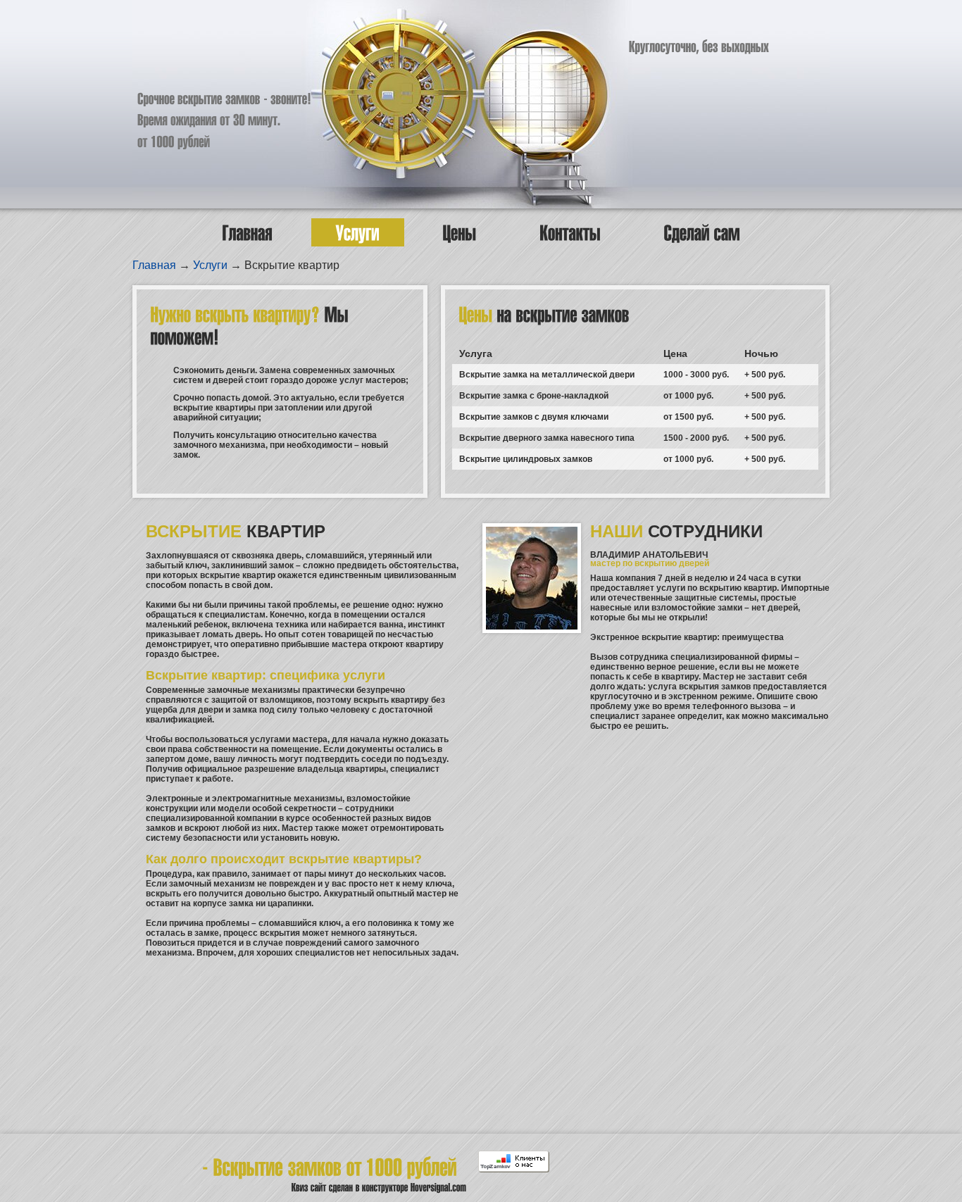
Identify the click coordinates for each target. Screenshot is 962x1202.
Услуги (210, 265)
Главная (154, 265)
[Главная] (247, 232)
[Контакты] (570, 232)
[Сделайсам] (702, 232)
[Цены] (459, 232)
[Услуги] (357, 232)
